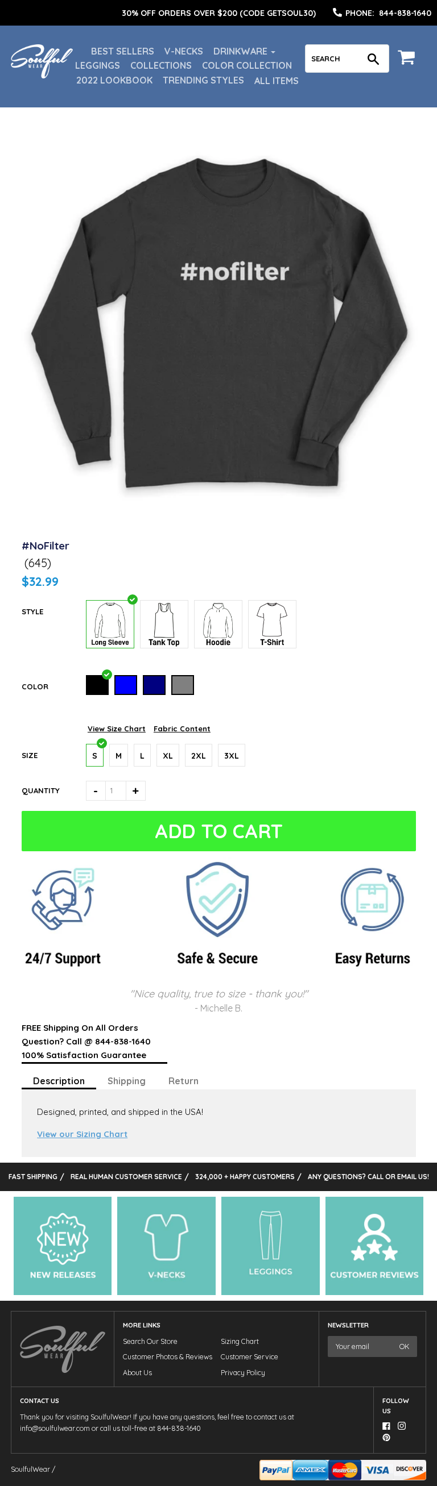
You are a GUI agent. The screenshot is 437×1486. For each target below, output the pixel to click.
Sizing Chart (240, 1341)
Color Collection (247, 65)
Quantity (41, 790)
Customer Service (249, 1356)
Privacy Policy (243, 1372)
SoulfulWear (30, 1469)
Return (183, 1081)
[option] (218, 13)
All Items (276, 80)
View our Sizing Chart (82, 1134)
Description (59, 1081)
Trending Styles (203, 80)
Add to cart (219, 831)
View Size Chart (117, 728)
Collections (161, 65)
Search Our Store (150, 1341)
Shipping (127, 1081)
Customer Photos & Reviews (167, 1356)
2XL (198, 756)
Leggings (97, 65)
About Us (137, 1372)
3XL (231, 756)
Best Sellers (122, 51)
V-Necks (183, 51)
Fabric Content (182, 728)
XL (168, 756)
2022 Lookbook (114, 80)
